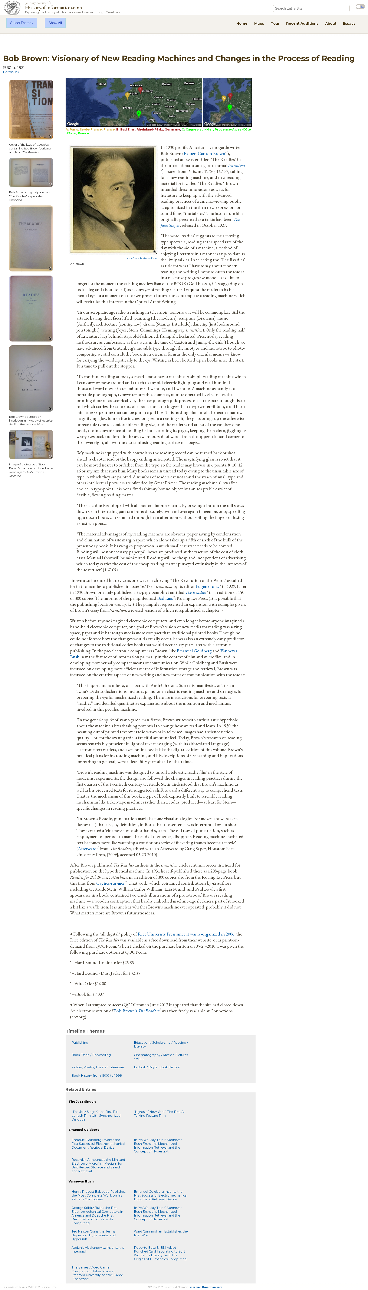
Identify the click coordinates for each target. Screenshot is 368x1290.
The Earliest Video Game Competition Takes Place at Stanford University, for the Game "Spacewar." (97, 1273)
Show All (55, 23)
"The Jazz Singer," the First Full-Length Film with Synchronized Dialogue (96, 1115)
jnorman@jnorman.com (206, 1287)
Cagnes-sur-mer (110, 883)
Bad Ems (165, 598)
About (330, 23)
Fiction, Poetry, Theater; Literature (98, 1067)
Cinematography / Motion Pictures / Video (161, 1057)
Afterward (87, 848)
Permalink (11, 72)
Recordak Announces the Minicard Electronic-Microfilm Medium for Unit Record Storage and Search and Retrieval (98, 1165)
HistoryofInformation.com (72, 7)
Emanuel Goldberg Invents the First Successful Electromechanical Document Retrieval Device (98, 1143)
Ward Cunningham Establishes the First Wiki (161, 1233)
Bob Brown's (136, 1011)
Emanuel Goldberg (194, 651)
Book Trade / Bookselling (91, 1055)
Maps (259, 23)
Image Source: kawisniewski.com (142, 258)
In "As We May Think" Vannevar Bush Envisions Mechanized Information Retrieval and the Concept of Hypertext (158, 1145)
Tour (275, 23)
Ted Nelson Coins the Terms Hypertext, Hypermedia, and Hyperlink (94, 1235)
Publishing (80, 1043)
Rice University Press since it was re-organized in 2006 (186, 934)
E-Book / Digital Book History (157, 1067)
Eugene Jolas (207, 586)
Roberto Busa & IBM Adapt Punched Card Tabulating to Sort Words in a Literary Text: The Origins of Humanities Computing (160, 1253)
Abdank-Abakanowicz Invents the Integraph (98, 1249)
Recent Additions (302, 23)
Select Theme (20, 23)
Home (241, 23)
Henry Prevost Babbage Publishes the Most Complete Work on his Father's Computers (98, 1195)
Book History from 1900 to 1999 (97, 1076)
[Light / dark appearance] (360, 6)
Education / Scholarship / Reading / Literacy (161, 1044)
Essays (349, 23)
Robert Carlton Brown (204, 153)
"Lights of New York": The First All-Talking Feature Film (160, 1114)
